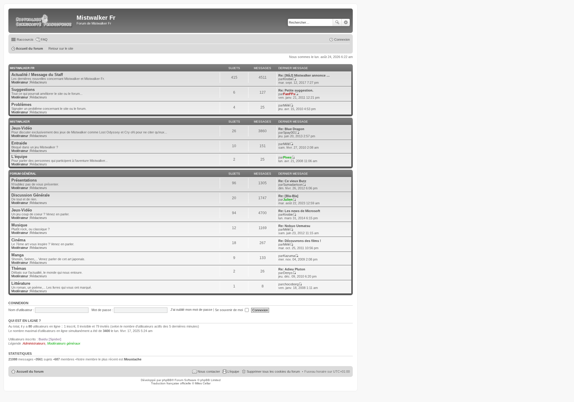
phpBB (167, 380)
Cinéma (18, 240)
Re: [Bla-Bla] (288, 196)
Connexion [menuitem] (342, 39)
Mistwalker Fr (22, 68)
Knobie (288, 79)
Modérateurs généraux (63, 343)
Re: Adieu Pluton (291, 269)
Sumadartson (293, 184)
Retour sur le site (60, 48)
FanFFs (289, 94)
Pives (287, 157)
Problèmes (21, 104)
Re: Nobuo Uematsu (294, 226)
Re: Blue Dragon (291, 129)
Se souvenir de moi (229, 310)
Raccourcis (25, 39)
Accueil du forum (30, 371)
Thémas (18, 268)
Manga (17, 255)
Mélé (286, 105)
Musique (19, 225)
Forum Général (23, 173)
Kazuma (289, 256)
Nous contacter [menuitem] (209, 371)
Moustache (132, 359)
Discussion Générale (30, 195)
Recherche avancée (346, 22)
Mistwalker (20, 121)
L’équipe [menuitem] (233, 371)
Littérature (20, 283)
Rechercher (337, 22)
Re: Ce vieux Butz (292, 181)
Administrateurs (34, 343)
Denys (288, 273)
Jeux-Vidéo (21, 128)
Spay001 (289, 132)
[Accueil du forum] (43, 20)
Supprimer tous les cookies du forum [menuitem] (273, 371)
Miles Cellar (202, 383)
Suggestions (23, 89)
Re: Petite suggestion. (295, 90)
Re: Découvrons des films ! (299, 241)
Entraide (19, 143)
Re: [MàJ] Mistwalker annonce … (304, 75)
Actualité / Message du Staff (37, 74)
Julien (288, 199)
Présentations (24, 180)
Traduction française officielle (171, 383)
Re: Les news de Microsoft (299, 211)
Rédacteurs (38, 82)
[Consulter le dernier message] (294, 79)
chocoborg (291, 284)
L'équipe (19, 156)
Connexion (18, 303)
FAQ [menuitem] (44, 39)
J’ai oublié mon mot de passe (191, 310)
